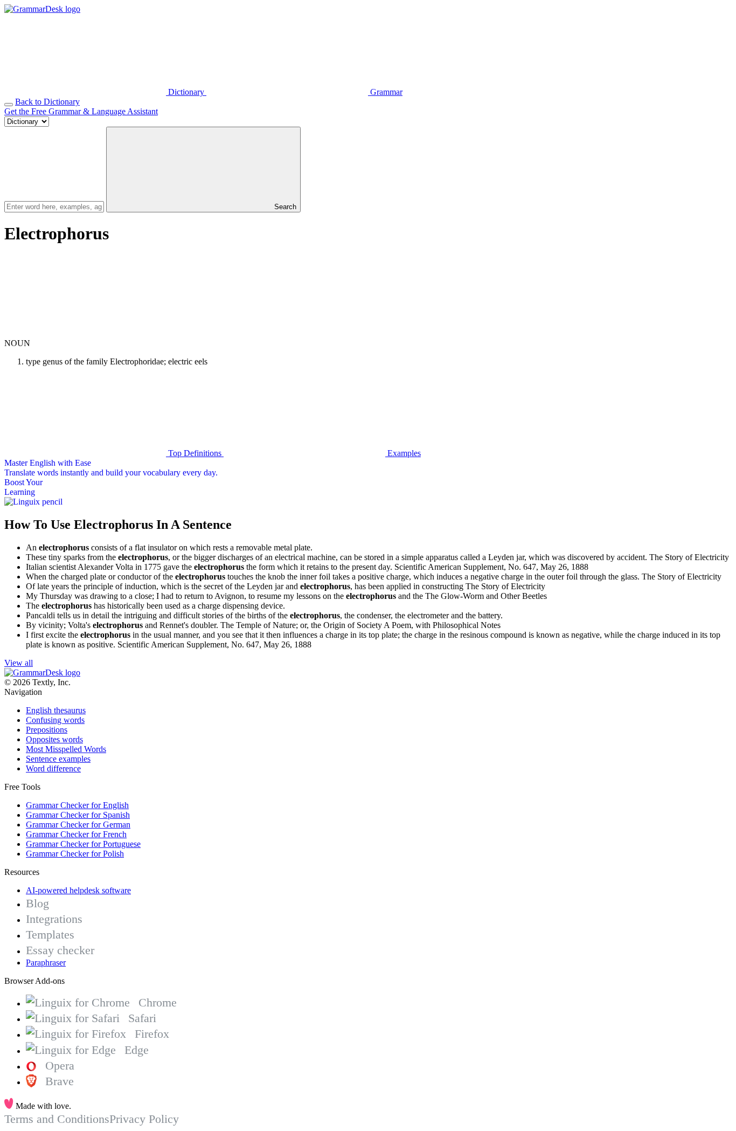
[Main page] (42, 8)
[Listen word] (85, 333)
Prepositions (46, 729)
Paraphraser (46, 962)
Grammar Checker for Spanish (78, 814)
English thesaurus (56, 710)
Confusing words (55, 720)
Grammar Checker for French (76, 834)
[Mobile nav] (8, 104)
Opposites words (54, 739)
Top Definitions (195, 453)
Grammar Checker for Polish (75, 853)
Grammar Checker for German (78, 824)
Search (284, 207)
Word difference (53, 768)
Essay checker (60, 950)
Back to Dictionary (47, 101)
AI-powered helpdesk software (78, 890)
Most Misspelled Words (66, 749)
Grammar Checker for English (77, 805)
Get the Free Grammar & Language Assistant (81, 111)
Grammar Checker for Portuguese (83, 844)
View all (18, 662)
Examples (403, 453)
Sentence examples (58, 758)
